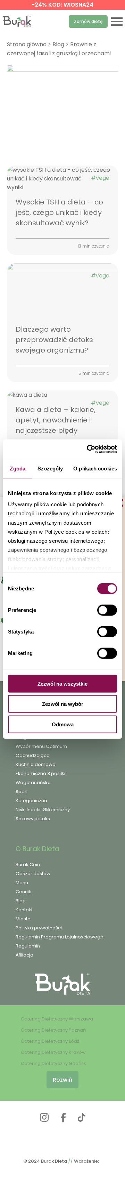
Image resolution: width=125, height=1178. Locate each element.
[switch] (107, 609)
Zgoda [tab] (17, 468)
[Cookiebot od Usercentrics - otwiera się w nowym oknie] (88, 449)
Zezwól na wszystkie (63, 683)
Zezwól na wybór (62, 704)
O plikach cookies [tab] (95, 468)
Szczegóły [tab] (50, 468)
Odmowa (63, 724)
